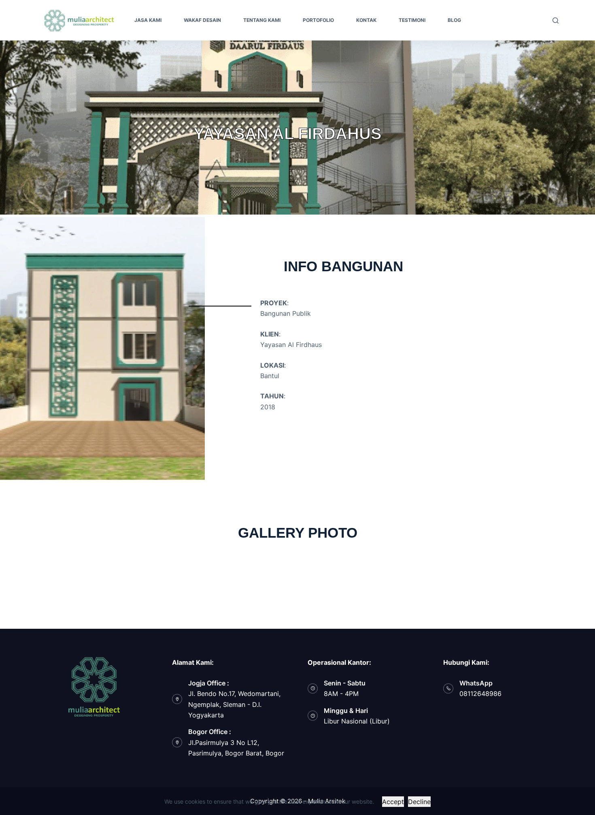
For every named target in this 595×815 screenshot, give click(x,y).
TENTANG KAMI (261, 20)
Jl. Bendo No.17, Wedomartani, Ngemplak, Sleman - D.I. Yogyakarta (234, 704)
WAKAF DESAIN (202, 20)
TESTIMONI (412, 20)
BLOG (454, 20)
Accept (393, 802)
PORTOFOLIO (318, 20)
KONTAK (366, 20)
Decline (419, 802)
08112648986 (480, 693)
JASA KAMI (148, 20)
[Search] (555, 20)
